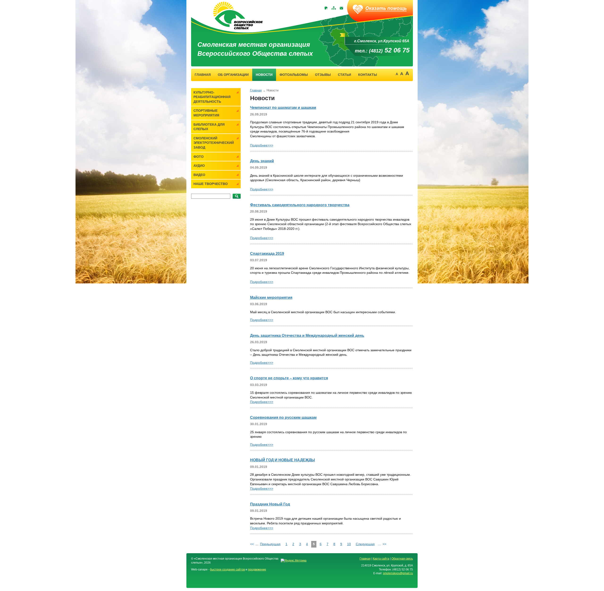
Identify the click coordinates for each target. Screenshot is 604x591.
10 (349, 544)
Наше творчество (210, 184)
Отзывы (323, 75)
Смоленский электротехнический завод (213, 142)
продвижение (257, 569)
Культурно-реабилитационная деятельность (212, 96)
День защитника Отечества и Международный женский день (307, 336)
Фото (198, 156)
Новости (264, 75)
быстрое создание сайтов (227, 569)
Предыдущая (270, 544)
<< (252, 544)
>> (384, 544)
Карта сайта (381, 558)
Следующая (365, 544)
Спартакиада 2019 (267, 254)
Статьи (344, 75)
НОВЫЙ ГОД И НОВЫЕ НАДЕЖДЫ (282, 460)
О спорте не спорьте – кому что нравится (289, 378)
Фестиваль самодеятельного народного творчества (299, 205)
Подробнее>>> (261, 145)
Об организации (233, 75)
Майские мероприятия (271, 298)
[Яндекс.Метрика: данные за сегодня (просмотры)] (293, 561)
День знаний (262, 161)
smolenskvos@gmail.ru (398, 573)
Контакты (367, 75)
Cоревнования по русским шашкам (283, 417)
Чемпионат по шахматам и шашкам (283, 108)
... (379, 544)
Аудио (199, 165)
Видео (199, 175)
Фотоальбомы (294, 75)
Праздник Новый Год (270, 504)
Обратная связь (402, 558)
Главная (203, 75)
